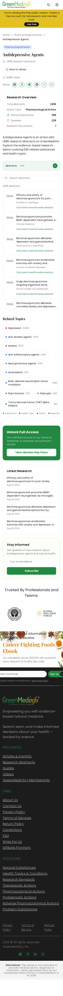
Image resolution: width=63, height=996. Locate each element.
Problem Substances (20, 909)
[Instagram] (20, 954)
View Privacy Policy (40, 680)
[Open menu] (57, 4)
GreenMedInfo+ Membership (26, 780)
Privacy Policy (14, 811)
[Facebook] (27, 954)
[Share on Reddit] (36, 84)
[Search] (49, 5)
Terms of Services (17, 817)
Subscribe (31, 571)
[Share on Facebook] (14, 84)
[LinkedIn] (35, 954)
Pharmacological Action (28, 35)
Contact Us (12, 806)
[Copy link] (44, 84)
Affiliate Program (17, 847)
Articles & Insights (17, 756)
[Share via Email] (51, 84)
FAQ (6, 835)
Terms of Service (27, 927)
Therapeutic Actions (19, 885)
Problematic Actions (19, 897)
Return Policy (13, 823)
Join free (31, 24)
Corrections (12, 829)
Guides (8, 768)
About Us (10, 800)
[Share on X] (22, 84)
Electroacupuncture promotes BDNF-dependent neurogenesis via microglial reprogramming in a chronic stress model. (36, 218)
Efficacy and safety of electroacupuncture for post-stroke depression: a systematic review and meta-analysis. (35, 196)
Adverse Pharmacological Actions (31, 903)
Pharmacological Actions (24, 891)
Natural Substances (19, 867)
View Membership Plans (31, 452)
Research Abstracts (19, 762)
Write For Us (12, 841)
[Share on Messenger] (29, 84)
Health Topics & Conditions (25, 873)
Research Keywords (19, 879)
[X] (42, 954)
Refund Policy (49, 927)
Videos (8, 774)
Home (6, 35)
